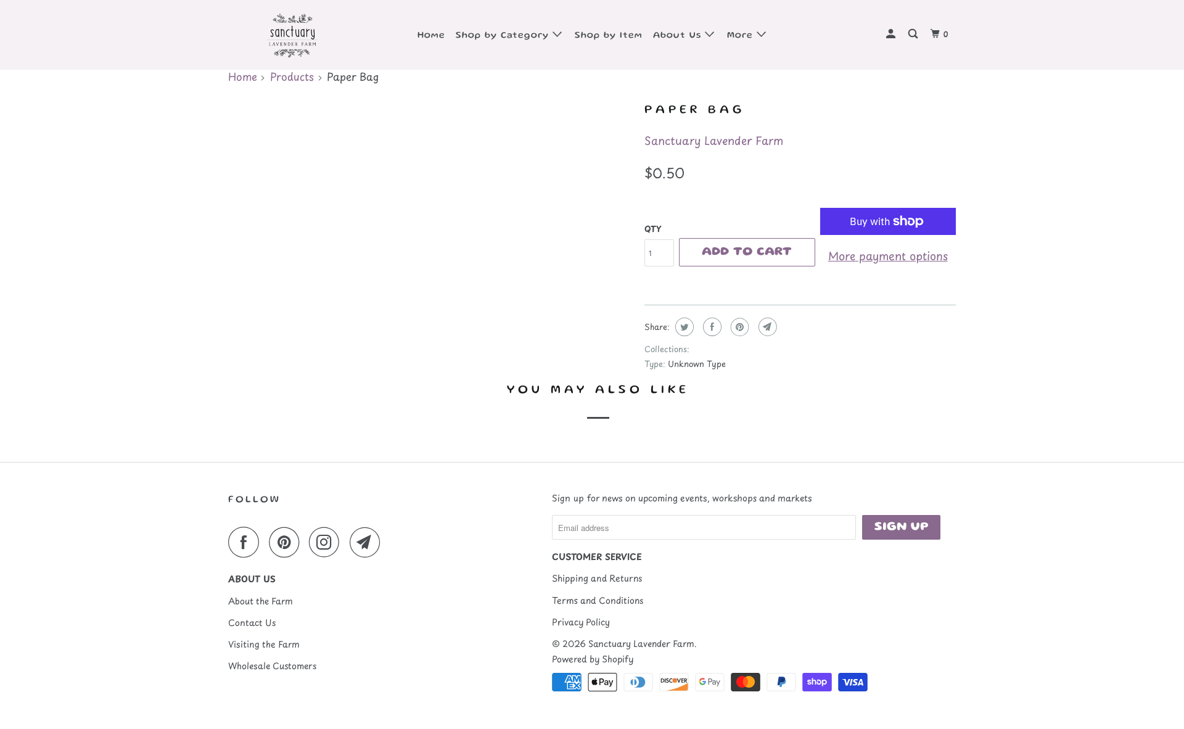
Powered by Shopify (592, 659)
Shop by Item (609, 35)
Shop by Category (504, 35)
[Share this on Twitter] (683, 327)
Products (292, 76)
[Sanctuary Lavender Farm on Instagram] (327, 542)
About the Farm (260, 601)
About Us (679, 35)
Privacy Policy (581, 622)
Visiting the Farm (264, 644)
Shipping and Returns (597, 578)
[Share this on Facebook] (711, 327)
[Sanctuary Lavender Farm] (291, 35)
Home (431, 35)
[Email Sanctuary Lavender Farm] (368, 542)
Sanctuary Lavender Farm (713, 140)
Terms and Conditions (597, 600)
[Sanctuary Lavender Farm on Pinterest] (287, 542)
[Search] (914, 35)
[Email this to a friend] (766, 327)
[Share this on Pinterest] (738, 327)
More (742, 35)
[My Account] (892, 35)
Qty (652, 228)
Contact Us (252, 622)
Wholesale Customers (272, 665)
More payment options (888, 255)
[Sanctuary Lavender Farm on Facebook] (246, 542)
